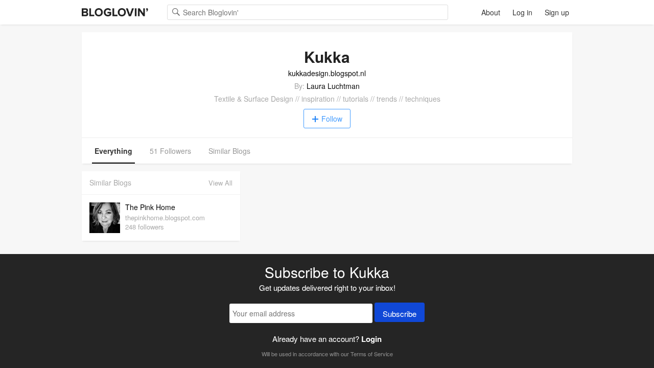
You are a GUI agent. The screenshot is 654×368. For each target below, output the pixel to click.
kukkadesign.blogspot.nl (327, 73)
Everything (113, 151)
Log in (522, 12)
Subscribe (399, 313)
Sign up (557, 12)
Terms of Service (372, 354)
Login (371, 338)
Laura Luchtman (333, 86)
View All (220, 183)
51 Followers (170, 151)
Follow (331, 118)
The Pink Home (150, 207)
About (490, 12)
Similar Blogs (229, 151)
